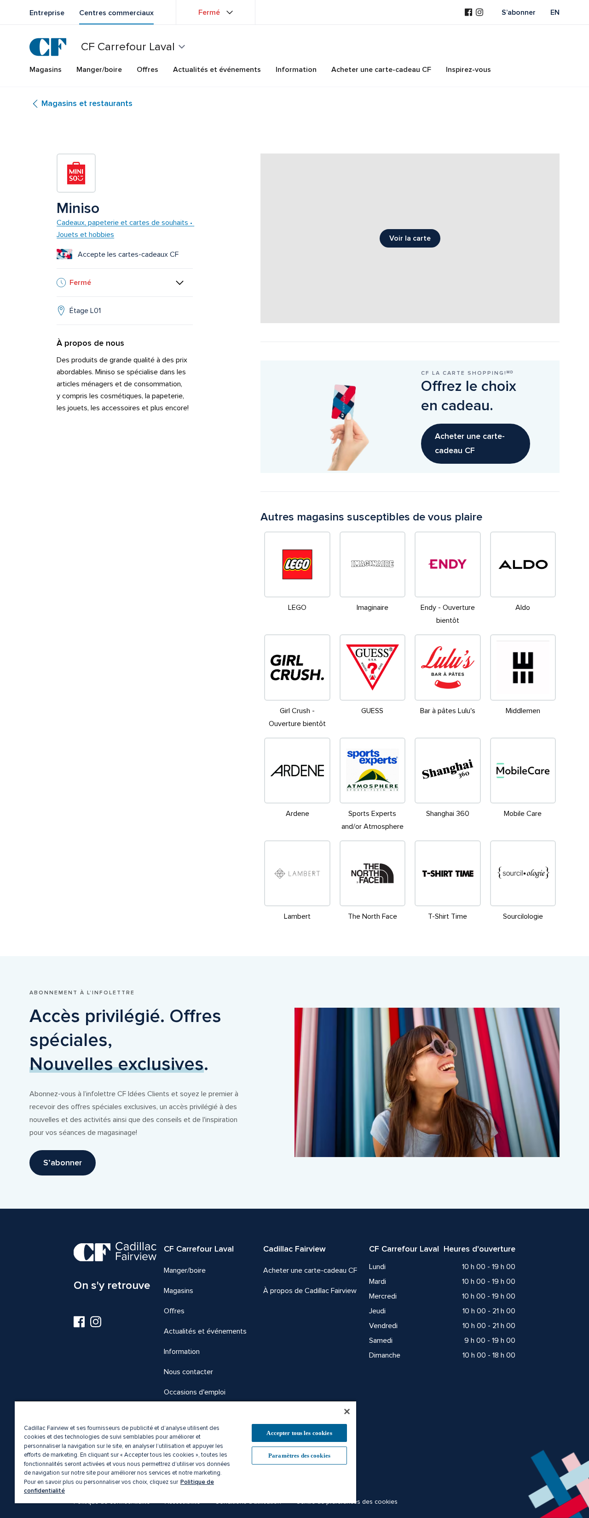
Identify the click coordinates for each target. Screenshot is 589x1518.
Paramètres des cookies (299, 1455)
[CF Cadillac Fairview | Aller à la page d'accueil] (47, 47)
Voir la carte (410, 238)
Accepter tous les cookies (299, 1432)
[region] (185, 1451)
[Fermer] (347, 1411)
